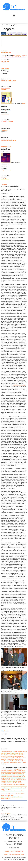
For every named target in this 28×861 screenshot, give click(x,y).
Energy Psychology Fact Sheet (9, 751)
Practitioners (4, 130)
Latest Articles (16, 56)
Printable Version (5, 731)
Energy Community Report (8, 80)
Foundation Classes (6, 110)
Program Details (5, 114)
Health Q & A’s (5, 68)
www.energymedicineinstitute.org (14, 854)
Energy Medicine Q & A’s (19, 793)
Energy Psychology (6, 146)
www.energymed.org (6, 813)
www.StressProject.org (19, 385)
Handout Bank (17, 55)
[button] (14, 15)
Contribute (4, 184)
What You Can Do (20, 784)
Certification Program (7, 121)
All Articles (22, 56)
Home (2, 793)
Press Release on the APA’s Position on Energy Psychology (13, 781)
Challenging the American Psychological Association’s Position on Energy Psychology (12, 775)
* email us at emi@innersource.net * (14, 851)
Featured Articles (8, 56)
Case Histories (5, 61)
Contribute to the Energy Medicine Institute (12, 796)
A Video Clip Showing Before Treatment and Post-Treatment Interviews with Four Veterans (13, 754)
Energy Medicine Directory (8, 140)
